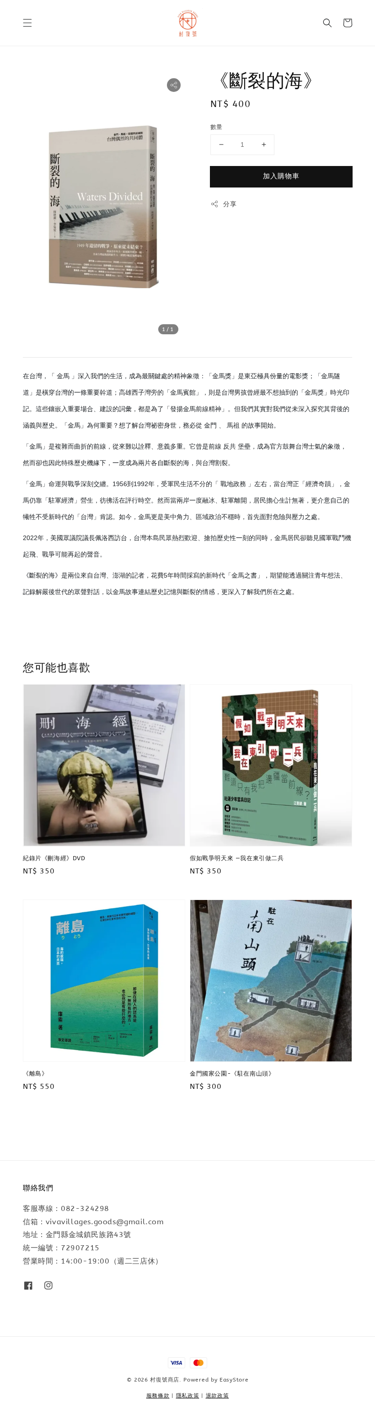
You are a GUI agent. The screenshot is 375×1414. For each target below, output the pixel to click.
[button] (27, 23)
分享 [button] (229, 204)
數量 (216, 126)
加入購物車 (281, 176)
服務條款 (158, 1396)
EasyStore (234, 1380)
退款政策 (217, 1396)
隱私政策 (187, 1396)
